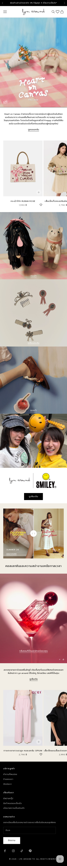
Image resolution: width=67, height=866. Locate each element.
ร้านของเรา (8, 779)
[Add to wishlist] (41, 204)
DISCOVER (12, 554)
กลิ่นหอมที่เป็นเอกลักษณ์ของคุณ (33, 655)
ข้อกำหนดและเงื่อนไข (12, 803)
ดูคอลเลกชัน (33, 129)
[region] (33, 618)
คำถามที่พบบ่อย (10, 774)
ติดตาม (11, 840)
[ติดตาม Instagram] (13, 850)
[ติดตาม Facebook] (5, 850)
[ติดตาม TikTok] (21, 850)
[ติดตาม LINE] (30, 850)
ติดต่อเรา (7, 784)
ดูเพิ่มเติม (33, 496)
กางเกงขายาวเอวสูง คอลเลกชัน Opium (23, 750)
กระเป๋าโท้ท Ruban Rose (23, 201)
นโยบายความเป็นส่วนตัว (14, 808)
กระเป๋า (34, 275)
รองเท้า (33, 410)
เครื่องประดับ (33, 343)
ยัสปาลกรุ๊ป (8, 798)
